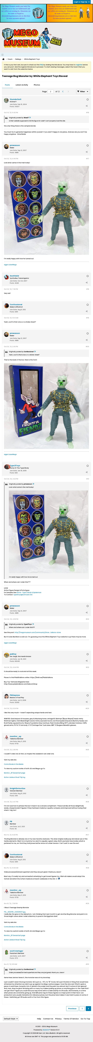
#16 (87, 113)
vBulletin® (46, 1030)
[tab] (7, 85)
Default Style (9, 1019)
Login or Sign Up (80, 2)
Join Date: (13, 104)
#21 (87, 479)
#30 (87, 964)
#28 (87, 868)
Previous (72, 1008)
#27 (87, 835)
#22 (87, 619)
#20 (87, 346)
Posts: (12, 106)
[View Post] (30, 118)
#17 (87, 159)
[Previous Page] (63, 91)
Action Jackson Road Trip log (14, 777)
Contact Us (48, 1019)
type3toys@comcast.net (22, 595)
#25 (87, 750)
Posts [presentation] (7, 85)
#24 (87, 708)
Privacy (58, 1019)
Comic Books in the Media (13, 764)
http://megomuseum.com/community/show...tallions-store (38, 632)
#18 (87, 289)
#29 (87, 903)
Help (39, 1019)
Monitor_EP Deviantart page (14, 773)
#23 (87, 667)
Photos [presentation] (37, 85)
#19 (87, 318)
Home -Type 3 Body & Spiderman (29, 592)
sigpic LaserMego (10, 265)
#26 (87, 802)
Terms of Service (71, 1019)
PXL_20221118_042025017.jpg (14, 912)
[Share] (86, 106)
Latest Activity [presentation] (22, 85)
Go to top (85, 1019)
